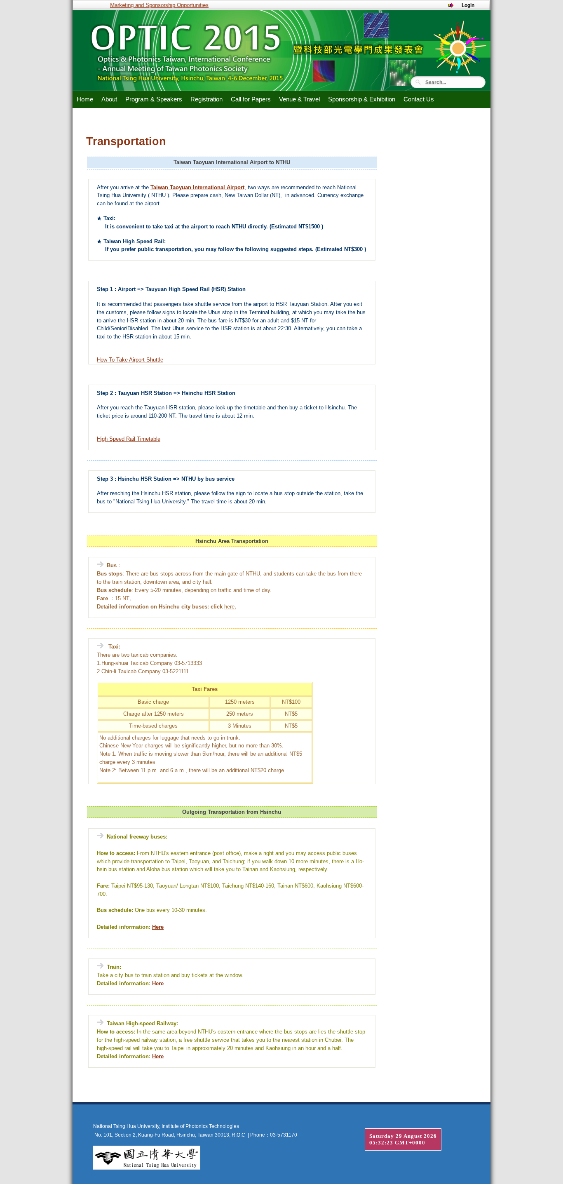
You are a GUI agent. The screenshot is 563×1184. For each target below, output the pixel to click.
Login (468, 5)
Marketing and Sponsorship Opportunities (151, 5)
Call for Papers (251, 99)
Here (158, 927)
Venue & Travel (299, 99)
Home (85, 99)
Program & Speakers (153, 99)
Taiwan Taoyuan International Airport (197, 187)
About (109, 99)
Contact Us (418, 99)
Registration (206, 99)
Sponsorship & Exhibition (361, 99)
